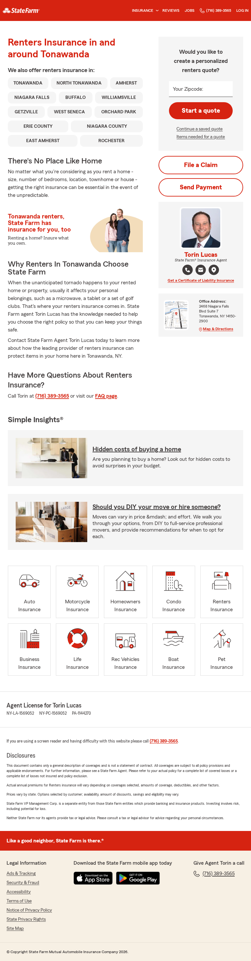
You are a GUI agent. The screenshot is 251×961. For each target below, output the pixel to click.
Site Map (15, 928)
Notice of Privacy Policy (29, 910)
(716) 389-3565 (218, 10)
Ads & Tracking (21, 873)
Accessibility (19, 892)
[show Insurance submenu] (156, 10)
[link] (21, 10)
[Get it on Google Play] (138, 878)
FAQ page (106, 396)
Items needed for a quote (200, 137)
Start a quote (201, 110)
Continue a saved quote (199, 129)
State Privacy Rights (26, 919)
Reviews (170, 10)
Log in (242, 10)
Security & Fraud (23, 882)
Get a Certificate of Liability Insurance (201, 280)
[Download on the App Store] (93, 878)
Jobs (189, 10)
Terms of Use (19, 901)
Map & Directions (218, 329)
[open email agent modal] (200, 271)
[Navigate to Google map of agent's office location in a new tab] (214, 270)
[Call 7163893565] (187, 270)
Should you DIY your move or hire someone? (156, 507)
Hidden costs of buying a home (136, 449)
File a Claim (201, 165)
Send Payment (201, 187)
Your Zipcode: (188, 89)
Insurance (142, 10)
